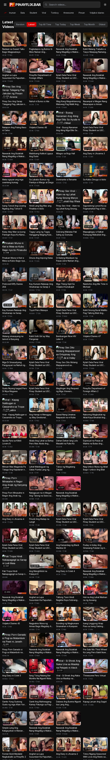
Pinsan (82, 13)
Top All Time (45, 24)
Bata (23, 13)
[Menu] (5, 4)
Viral (44, 13)
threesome (69, 13)
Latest (31, 24)
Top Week (75, 24)
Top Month (89, 24)
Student (33, 13)
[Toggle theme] (105, 4)
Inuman (12, 13)
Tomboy (55, 13)
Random (20, 24)
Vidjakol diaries (97, 13)
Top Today (60, 24)
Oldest (102, 24)
